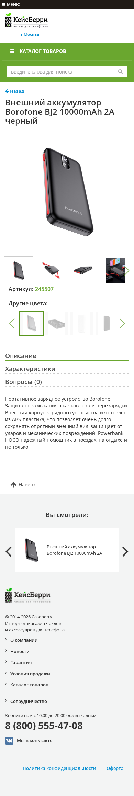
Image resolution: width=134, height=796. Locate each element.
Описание (20, 355)
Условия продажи (30, 674)
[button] (127, 271)
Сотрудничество (28, 701)
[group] (31, 323)
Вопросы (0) (23, 382)
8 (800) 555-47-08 (44, 725)
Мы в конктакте (34, 740)
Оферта (115, 768)
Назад (16, 91)
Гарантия (21, 662)
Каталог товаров (43, 51)
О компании (24, 640)
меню (14, 5)
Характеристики (30, 369)
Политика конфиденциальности (59, 768)
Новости (20, 651)
